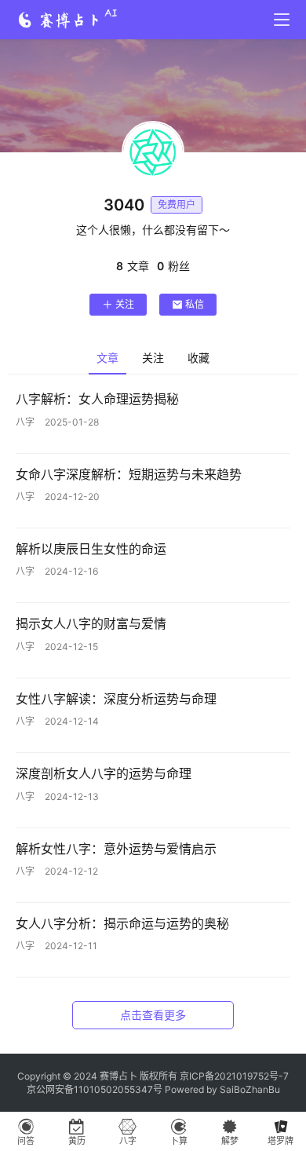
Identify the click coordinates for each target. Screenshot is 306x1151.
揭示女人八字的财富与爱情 (91, 623)
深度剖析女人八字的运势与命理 (103, 773)
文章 (107, 357)
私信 (194, 304)
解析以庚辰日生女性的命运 (91, 549)
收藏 (198, 357)
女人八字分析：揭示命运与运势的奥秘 (122, 923)
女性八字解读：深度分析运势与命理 (116, 699)
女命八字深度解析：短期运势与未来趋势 (129, 474)
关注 (124, 304)
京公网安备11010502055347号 (94, 1089)
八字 (25, 422)
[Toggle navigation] (281, 19)
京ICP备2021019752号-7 (234, 1076)
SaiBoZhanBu (250, 1089)
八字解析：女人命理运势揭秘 (97, 399)
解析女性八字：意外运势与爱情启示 (116, 849)
